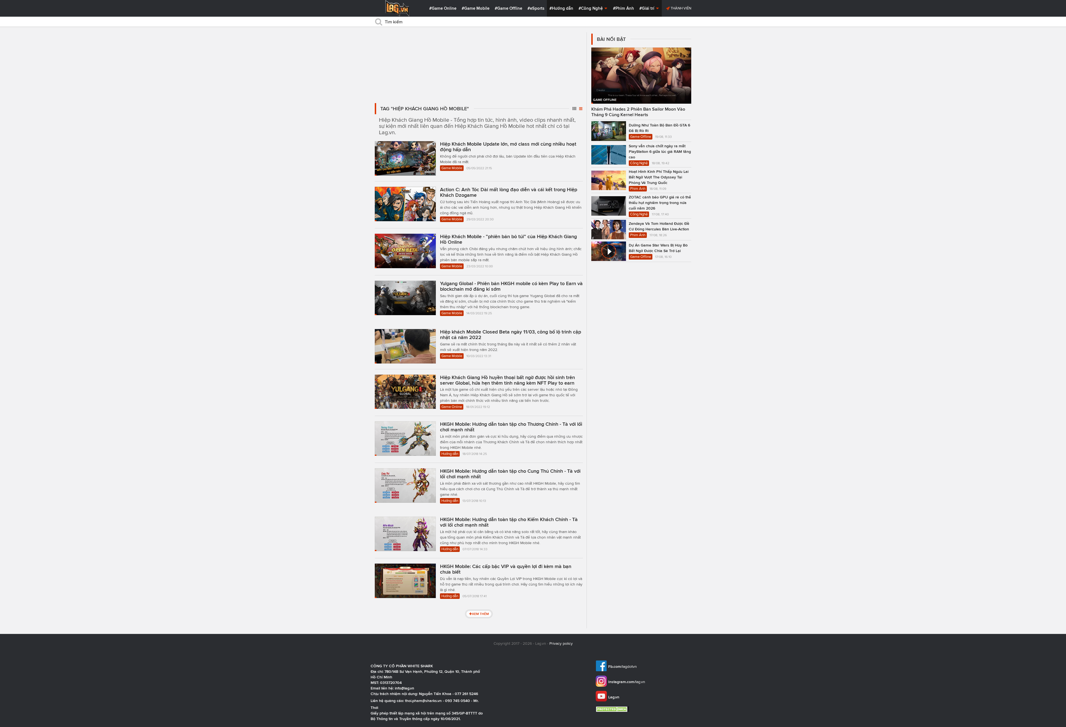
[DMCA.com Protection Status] (613, 709)
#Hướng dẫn (561, 8)
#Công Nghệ (591, 8)
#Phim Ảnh (623, 8)
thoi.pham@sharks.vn (423, 700)
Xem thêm (480, 614)
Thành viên (680, 8)
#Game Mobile (475, 8)
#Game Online (442, 8)
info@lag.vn (404, 688)
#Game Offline (508, 8)
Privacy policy (561, 643)
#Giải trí (647, 8)
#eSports (535, 8)
